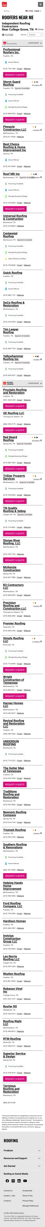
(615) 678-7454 (9, 778)
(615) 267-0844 (9, 166)
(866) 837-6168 (9, 1102)
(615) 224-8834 (9, 226)
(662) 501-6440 (9, 870)
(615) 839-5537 (9, 375)
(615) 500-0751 (9, 1046)
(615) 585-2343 (9, 630)
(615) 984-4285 (9, 896)
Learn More (33, 43)
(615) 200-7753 (9, 554)
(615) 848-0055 (9, 595)
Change (40, 29)
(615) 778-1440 (9, 68)
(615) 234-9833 (9, 949)
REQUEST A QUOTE (14, 74)
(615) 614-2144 (9, 822)
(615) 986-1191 (9, 295)
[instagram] (13, 1181)
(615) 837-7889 (9, 577)
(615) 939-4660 (9, 804)
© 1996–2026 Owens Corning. (14, 1213)
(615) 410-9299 (9, 322)
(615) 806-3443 (9, 616)
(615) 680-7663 (9, 462)
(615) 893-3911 (9, 690)
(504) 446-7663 (9, 734)
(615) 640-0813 (9, 1031)
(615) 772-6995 (9, 664)
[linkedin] (19, 1181)
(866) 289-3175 (9, 424)
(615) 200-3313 (9, 1013)
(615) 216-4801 (9, 527)
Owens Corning (4, 4)
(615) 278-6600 (9, 265)
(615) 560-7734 (9, 348)
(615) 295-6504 (9, 495)
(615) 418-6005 (9, 203)
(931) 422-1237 (9, 999)
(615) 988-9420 (9, 113)
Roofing (6, 11)
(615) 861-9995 (9, 981)
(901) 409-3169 (9, 400)
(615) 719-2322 (9, 760)
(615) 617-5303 (9, 137)
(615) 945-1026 (9, 966)
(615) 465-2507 (9, 928)
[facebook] (7, 1181)
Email (19, 68)
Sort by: (24, 35)
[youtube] (25, 1180)
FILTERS (9, 34)
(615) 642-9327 (9, 713)
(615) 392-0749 (9, 837)
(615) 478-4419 (9, 1073)
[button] (41, 85)
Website (27, 68)
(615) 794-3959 (9, 913)
